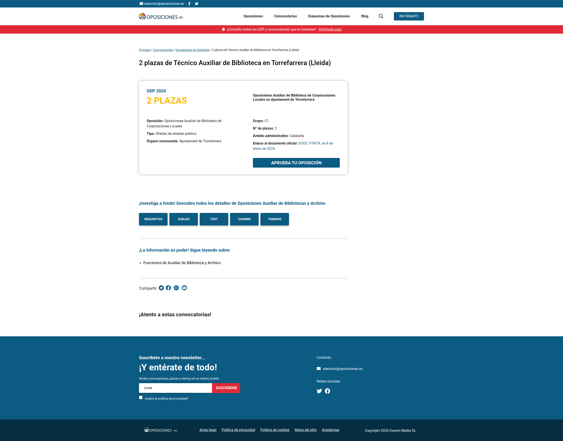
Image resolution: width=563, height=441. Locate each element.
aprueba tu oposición (296, 162)
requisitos (153, 219)
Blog (364, 16)
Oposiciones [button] (253, 16)
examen (244, 219)
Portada (144, 50)
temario (275, 219)
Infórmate (409, 16)
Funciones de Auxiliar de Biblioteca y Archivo (182, 262)
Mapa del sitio (306, 430)
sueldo (184, 219)
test (214, 219)
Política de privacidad (238, 430)
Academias (330, 430)
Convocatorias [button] (286, 16)
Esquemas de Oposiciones (329, 16)
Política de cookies (274, 430)
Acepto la (166, 398)
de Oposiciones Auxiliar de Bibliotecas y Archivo (277, 203)
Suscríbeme (226, 388)
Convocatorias (163, 50)
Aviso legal (207, 430)
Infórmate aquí (330, 29)
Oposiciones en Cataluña (192, 50)
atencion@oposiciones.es (342, 369)
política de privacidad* (173, 398)
